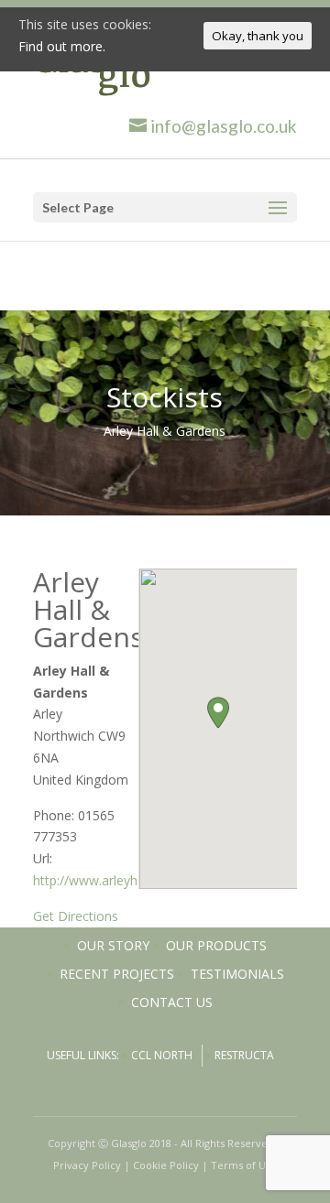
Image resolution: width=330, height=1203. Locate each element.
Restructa (244, 1055)
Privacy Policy (87, 1165)
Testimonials (237, 973)
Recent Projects (117, 973)
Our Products (216, 945)
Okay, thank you (257, 35)
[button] (218, 712)
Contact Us (172, 1002)
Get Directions (75, 916)
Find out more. (61, 46)
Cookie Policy (166, 1165)
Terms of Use (244, 1165)
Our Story (113, 945)
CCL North (161, 1055)
